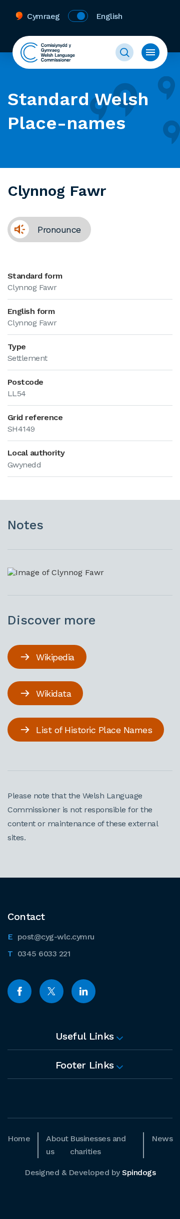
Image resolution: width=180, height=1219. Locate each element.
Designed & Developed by (90, 1172)
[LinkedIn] (84, 991)
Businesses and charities (98, 1145)
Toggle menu (151, 52)
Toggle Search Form (125, 52)
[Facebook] (20, 991)
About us (57, 1145)
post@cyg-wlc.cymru (51, 936)
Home (19, 1138)
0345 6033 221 (39, 953)
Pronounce (44, 233)
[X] (52, 991)
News (162, 1138)
